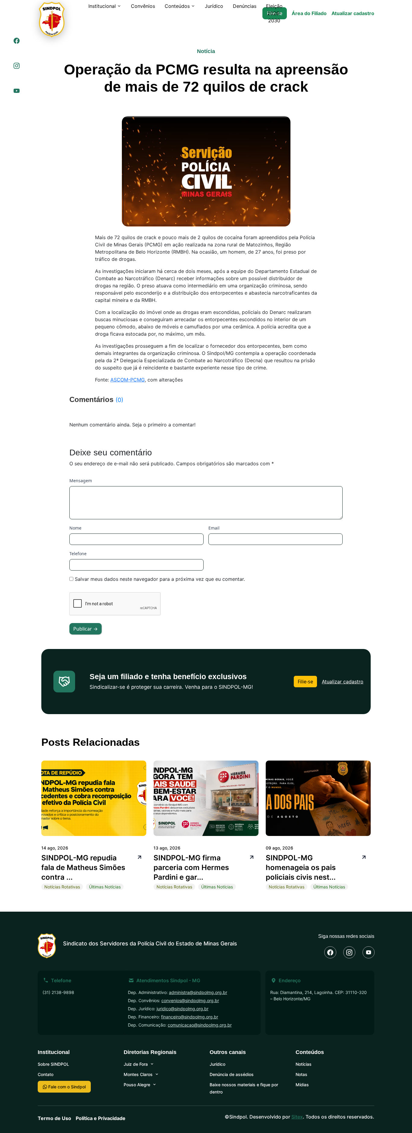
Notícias (304, 1064)
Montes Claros (138, 1074)
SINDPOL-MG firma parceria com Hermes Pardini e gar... (191, 867)
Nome (75, 528)
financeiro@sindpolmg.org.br (189, 1016)
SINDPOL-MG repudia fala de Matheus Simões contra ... (83, 867)
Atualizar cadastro (352, 13)
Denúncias (244, 6)
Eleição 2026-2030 (274, 13)
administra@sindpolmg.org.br (198, 992)
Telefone (78, 553)
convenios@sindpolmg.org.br (190, 1000)
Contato (45, 1074)
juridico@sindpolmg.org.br (182, 1008)
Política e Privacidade (100, 1118)
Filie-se (305, 681)
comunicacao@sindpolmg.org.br (200, 1024)
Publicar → (85, 628)
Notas (301, 1074)
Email (214, 528)
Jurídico (214, 6)
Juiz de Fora (136, 1064)
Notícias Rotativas (62, 886)
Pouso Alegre (137, 1084)
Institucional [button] (102, 6)
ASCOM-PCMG (127, 380)
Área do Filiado (309, 13)
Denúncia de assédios (232, 1074)
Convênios (143, 6)
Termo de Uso (54, 1118)
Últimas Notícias (105, 886)
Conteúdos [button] (177, 6)
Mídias (302, 1084)
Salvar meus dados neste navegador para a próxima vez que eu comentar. (160, 579)
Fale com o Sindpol (66, 1086)
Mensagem (80, 480)
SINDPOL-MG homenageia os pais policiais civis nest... (301, 867)
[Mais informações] (139, 857)
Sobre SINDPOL (53, 1064)
